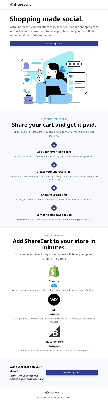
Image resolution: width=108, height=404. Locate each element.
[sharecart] (13, 4)
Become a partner (54, 43)
